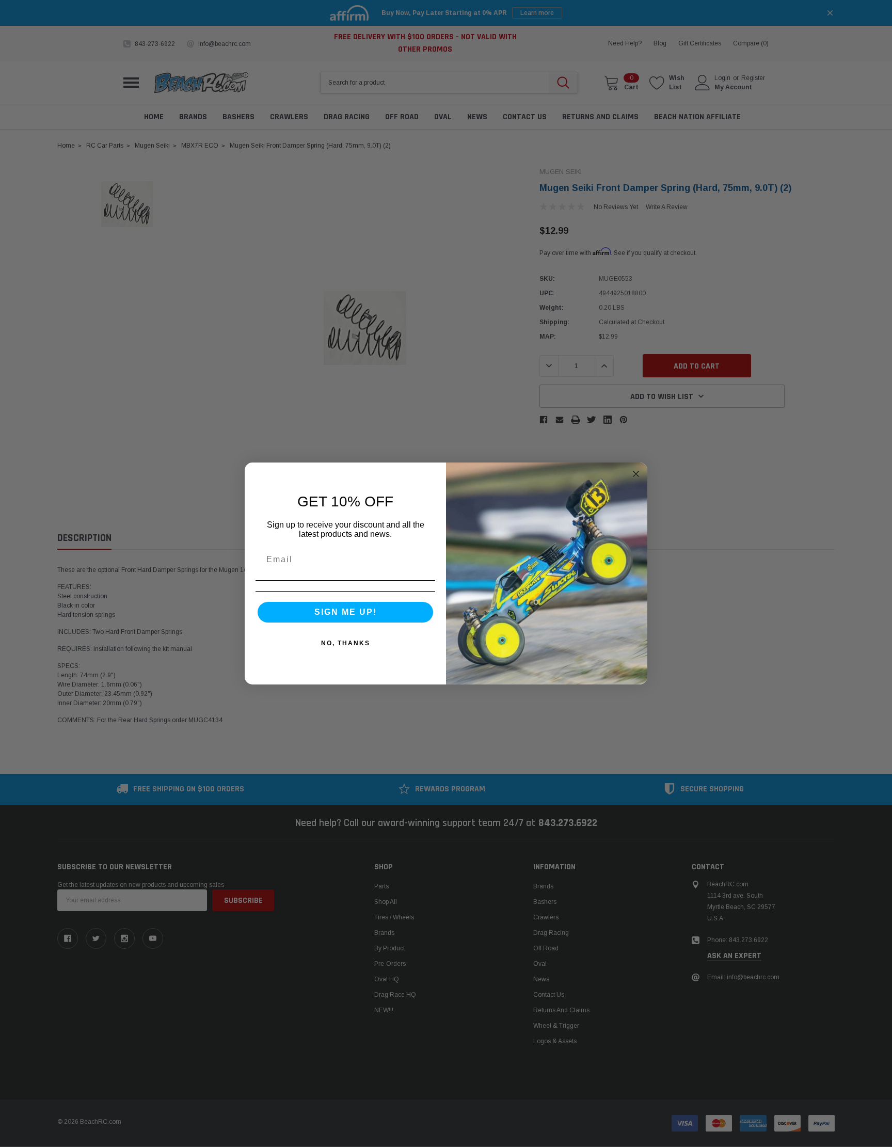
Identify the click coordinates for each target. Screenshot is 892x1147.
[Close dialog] (636, 474)
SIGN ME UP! (345, 612)
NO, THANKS (345, 643)
